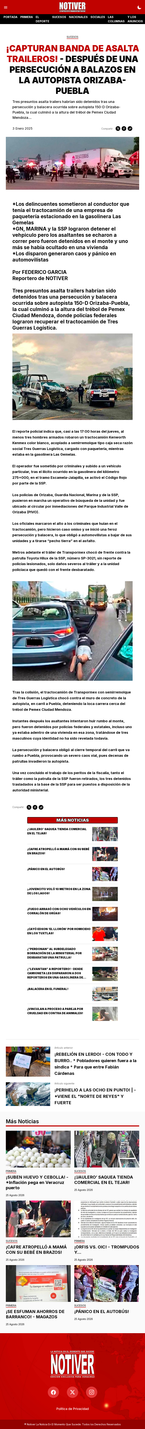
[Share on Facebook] (124, 128)
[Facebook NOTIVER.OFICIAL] (53, 1392)
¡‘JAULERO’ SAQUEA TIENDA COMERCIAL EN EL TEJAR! (103, 1180)
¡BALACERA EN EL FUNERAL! (47, 989)
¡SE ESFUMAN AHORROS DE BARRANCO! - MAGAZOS (35, 1314)
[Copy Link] (130, 128)
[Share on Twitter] (118, 128)
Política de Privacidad (72, 1409)
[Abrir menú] (6, 7)
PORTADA (11, 17)
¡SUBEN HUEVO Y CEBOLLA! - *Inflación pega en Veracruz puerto (37, 1182)
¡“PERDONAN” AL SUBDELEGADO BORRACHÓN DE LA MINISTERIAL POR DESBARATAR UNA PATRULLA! (54, 953)
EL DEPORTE (42, 19)
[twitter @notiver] (72, 1392)
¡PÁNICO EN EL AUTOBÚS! (46, 869)
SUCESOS (59, 17)
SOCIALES (98, 17)
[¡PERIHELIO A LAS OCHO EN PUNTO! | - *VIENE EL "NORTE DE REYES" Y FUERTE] (28, 1094)
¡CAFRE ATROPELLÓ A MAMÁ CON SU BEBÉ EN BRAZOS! (36, 1249)
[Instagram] (91, 1392)
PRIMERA (26, 17)
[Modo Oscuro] (139, 7)
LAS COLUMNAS (116, 19)
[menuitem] (72, 1408)
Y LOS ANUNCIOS (135, 19)
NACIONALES (78, 17)
